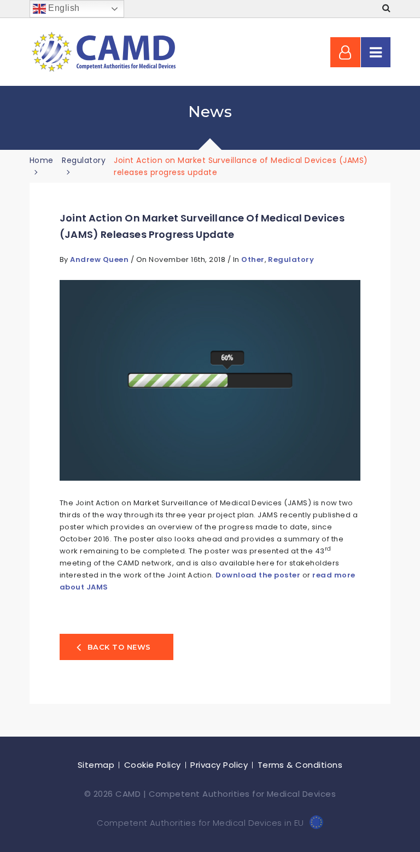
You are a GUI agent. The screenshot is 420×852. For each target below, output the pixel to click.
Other (252, 259)
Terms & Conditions (300, 765)
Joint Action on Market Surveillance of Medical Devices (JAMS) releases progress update (202, 226)
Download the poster (257, 575)
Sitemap (96, 765)
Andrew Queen (100, 259)
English (63, 8)
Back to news (119, 647)
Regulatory (291, 259)
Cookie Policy (152, 765)
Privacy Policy (219, 765)
